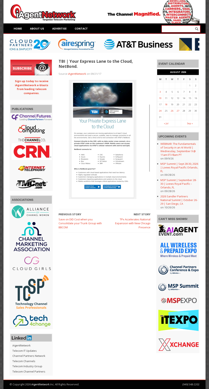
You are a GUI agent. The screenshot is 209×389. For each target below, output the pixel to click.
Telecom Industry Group (27, 366)
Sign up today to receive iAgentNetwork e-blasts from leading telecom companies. (31, 87)
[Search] (196, 29)
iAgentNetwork (77, 74)
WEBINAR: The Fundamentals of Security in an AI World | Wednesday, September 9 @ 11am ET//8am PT (178, 149)
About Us (37, 28)
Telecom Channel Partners (28, 371)
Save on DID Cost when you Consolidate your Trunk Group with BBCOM (80, 223)
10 (160, 98)
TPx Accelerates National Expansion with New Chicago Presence (132, 223)
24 (160, 110)
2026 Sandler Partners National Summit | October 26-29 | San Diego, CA (179, 199)
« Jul (166, 123)
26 (172, 110)
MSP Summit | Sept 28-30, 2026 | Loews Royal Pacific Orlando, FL (179, 167)
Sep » (190, 123)
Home (18, 28)
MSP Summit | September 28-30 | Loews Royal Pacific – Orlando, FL (178, 183)
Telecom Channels (23, 361)
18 (166, 104)
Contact (81, 28)
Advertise (59, 28)
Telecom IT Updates (24, 351)
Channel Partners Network (28, 356)
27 (178, 110)
